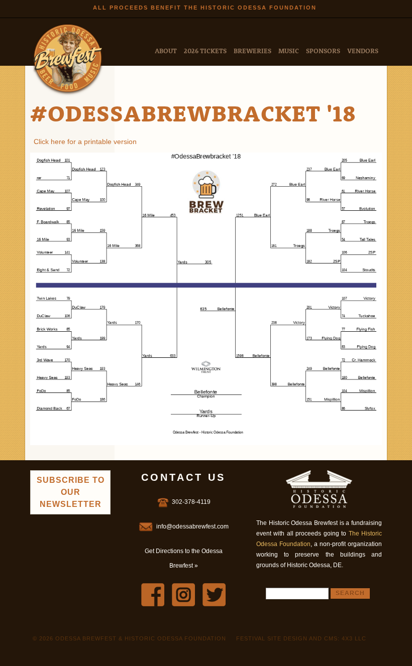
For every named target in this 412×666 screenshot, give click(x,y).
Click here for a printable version (85, 142)
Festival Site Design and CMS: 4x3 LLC (301, 638)
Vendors (362, 50)
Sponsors (323, 50)
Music (288, 50)
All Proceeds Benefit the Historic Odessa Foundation (205, 8)
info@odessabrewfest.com (192, 526)
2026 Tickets (205, 50)
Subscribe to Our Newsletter (71, 492)
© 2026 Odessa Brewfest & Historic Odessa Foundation (129, 638)
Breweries (252, 50)
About (166, 50)
